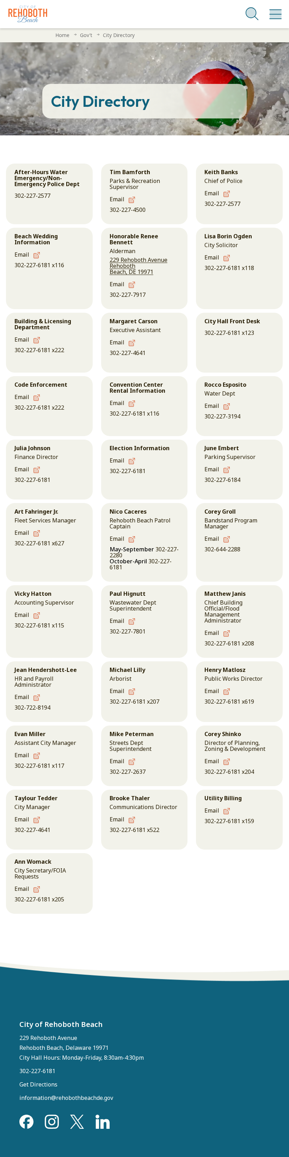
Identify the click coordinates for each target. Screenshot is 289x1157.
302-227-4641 (128, 353)
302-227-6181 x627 (39, 543)
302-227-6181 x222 (39, 350)
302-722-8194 (32, 707)
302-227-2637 (128, 772)
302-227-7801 (128, 631)
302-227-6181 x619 (229, 701)
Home (62, 35)
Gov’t (86, 35)
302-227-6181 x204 (229, 772)
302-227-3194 (222, 416)
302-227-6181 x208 (229, 643)
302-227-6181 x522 (134, 830)
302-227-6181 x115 (39, 625)
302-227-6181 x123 (229, 333)
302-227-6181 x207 (134, 701)
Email (118, 199)
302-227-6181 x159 (229, 821)
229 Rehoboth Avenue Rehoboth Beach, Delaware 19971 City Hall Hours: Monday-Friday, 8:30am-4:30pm (81, 1047)
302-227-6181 (32, 480)
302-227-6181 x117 (39, 766)
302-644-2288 (222, 549)
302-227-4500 (128, 210)
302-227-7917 (128, 295)
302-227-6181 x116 (39, 265)
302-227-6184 (222, 480)
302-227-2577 (32, 196)
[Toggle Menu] (274, 10)
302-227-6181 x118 (229, 268)
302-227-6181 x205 (39, 899)
